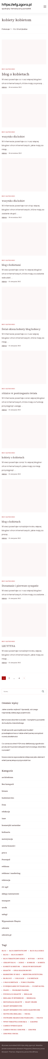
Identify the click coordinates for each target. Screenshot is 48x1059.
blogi (5, 955)
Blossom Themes (8, 1052)
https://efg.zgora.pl (17, 4)
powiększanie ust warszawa (16, 986)
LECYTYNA (8, 646)
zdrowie (5, 928)
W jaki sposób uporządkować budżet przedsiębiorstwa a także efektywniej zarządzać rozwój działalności (22, 733)
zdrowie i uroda (10, 1033)
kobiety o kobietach (13, 457)
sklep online (31, 1002)
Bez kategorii (8, 69)
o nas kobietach (10, 982)
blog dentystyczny (18, 951)
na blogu (7, 978)
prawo (6, 990)
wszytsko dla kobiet (13, 136)
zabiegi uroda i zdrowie (14, 1030)
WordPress (33, 1052)
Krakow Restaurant (32, 966)
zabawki (34, 1022)
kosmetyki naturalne (11, 825)
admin (4, 87)
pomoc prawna (27, 982)
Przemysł (6, 859)
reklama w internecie (13, 998)
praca (4, 852)
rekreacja (6, 880)
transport (6, 900)
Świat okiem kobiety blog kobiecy (21, 329)
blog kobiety (17, 955)
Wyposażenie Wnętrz (11, 921)
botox (40, 958)
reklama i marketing (11, 873)
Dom (4, 804)
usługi (4, 914)
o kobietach (32, 978)
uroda (4, 907)
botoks (31, 958)
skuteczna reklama (12, 1014)
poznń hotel (38, 986)
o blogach (19, 978)
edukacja (6, 811)
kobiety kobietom (11, 966)
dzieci (21, 962)
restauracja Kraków (12, 1002)
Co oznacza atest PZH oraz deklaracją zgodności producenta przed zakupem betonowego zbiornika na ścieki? (24, 747)
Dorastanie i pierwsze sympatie (20, 585)
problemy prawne (20, 990)
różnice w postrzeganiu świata (19, 393)
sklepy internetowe (10, 893)
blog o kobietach (15, 74)
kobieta (41, 962)
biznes (5, 791)
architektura (7, 777)
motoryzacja (7, 839)
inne (4, 818)
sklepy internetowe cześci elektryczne (21, 1010)
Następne (24, 678)
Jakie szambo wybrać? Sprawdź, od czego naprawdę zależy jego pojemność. (20, 711)
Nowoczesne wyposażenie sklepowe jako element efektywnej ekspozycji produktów (23, 758)
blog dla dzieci (37, 951)
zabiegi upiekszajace (12, 1026)
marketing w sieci (11, 974)
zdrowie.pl (6, 935)
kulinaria (6, 832)
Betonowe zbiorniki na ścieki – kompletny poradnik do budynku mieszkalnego (23, 721)
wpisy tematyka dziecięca (15, 1022)
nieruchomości (8, 846)
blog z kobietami (11, 265)
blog (4, 951)
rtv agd (5, 887)
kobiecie (31, 962)
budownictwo (8, 798)
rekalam (28, 994)
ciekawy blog (9, 962)
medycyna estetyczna (33, 974)
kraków (7, 970)
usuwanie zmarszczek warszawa (18, 1018)
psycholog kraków (12, 994)
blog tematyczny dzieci (14, 958)
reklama (5, 866)
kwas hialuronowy (22, 970)
